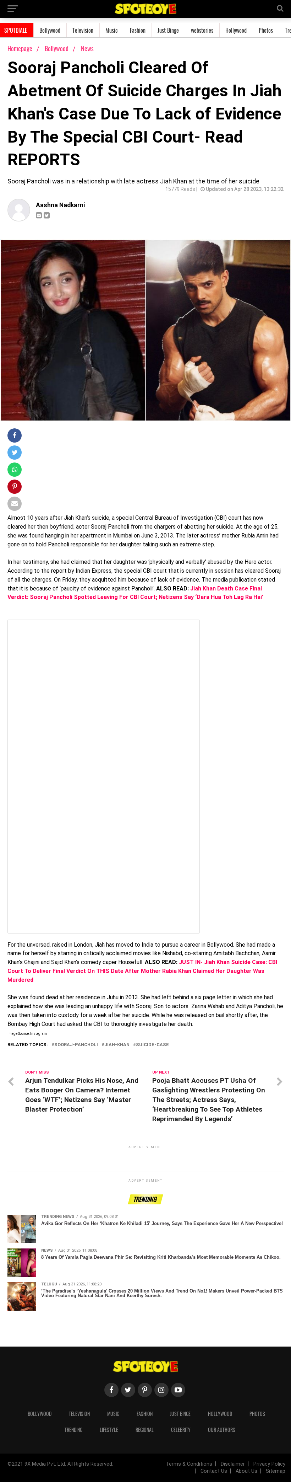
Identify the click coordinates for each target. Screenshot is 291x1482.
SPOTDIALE (15, 30)
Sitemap (275, 1471)
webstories (202, 30)
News (87, 48)
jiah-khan (117, 1045)
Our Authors (221, 1429)
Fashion (138, 30)
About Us (246, 1471)
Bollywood (49, 30)
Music (111, 30)
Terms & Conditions (189, 1464)
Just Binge (168, 30)
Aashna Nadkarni (60, 205)
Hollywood (236, 30)
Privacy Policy (269, 1464)
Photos (266, 30)
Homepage (19, 48)
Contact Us (214, 1471)
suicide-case (152, 1045)
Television (82, 30)
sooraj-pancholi (76, 1045)
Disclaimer (233, 1464)
